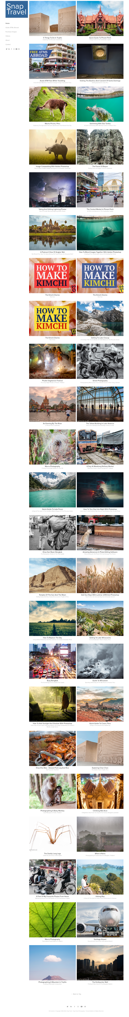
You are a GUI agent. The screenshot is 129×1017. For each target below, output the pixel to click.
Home (8, 23)
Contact (8, 44)
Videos (8, 36)
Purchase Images (11, 32)
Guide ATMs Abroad (12, 27)
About (7, 40)
